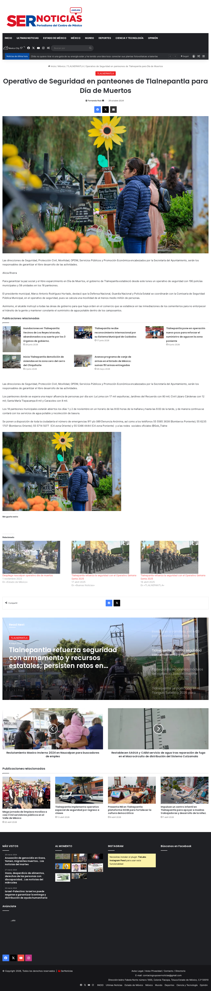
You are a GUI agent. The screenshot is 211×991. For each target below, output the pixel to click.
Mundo (89, 38)
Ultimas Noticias (28, 38)
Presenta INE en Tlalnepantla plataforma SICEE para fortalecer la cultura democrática (129, 810)
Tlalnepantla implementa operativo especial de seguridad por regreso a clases (77, 810)
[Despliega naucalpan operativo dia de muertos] (35, 557)
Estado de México (54, 38)
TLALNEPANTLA (75, 66)
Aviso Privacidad (153, 971)
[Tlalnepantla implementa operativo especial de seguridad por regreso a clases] (79, 790)
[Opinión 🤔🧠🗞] (79, 867)
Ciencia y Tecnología (129, 38)
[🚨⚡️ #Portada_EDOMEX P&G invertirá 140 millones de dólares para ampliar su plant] (95, 867)
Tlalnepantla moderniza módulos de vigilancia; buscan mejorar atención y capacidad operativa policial (64, 658)
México (75, 38)
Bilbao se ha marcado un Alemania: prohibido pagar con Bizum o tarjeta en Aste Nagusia (76, 56)
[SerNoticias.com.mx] (44, 16)
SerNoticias (67, 971)
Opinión (153, 38)
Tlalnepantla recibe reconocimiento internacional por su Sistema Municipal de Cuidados (115, 332)
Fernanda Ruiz (95, 100)
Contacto (168, 971)
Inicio (53, 66)
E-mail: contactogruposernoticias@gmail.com (158, 975)
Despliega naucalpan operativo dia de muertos (27, 575)
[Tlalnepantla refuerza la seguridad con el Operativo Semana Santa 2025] (104, 557)
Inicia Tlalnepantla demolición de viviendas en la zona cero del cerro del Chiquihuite (44, 361)
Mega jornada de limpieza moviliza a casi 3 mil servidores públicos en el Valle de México (24, 815)
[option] (105, 659)
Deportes (105, 38)
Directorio (180, 971)
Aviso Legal (137, 971)
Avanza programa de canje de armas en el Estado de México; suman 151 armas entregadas (113, 361)
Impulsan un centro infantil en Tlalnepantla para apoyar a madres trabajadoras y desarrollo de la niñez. (183, 810)
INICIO (8, 38)
